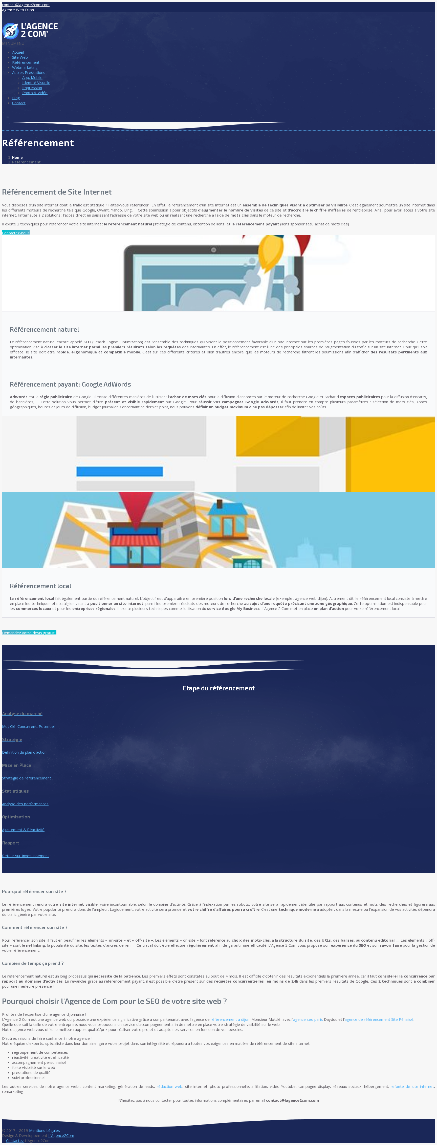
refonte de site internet (412, 1086)
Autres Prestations (28, 72)
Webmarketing (25, 67)
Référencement (25, 62)
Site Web (20, 57)
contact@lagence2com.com (26, 4)
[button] (13, 43)
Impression (32, 87)
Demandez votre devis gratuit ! (29, 632)
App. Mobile (32, 77)
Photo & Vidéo (35, 92)
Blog (16, 97)
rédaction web (170, 1086)
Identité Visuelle (36, 82)
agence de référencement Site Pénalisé (379, 1019)
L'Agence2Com (61, 1135)
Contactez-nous (16, 232)
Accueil (18, 52)
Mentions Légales (44, 1130)
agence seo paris (308, 1019)
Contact (19, 102)
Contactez (15, 1140)
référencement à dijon (230, 1019)
